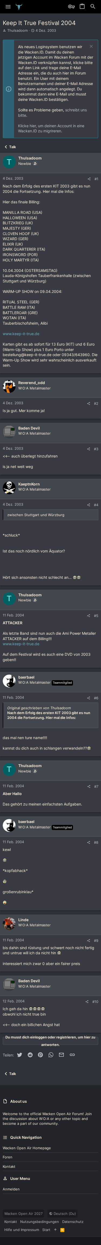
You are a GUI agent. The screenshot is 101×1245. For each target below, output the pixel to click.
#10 (95, 1001)
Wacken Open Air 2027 (23, 1213)
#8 (96, 842)
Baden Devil (29, 428)
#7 (96, 786)
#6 (96, 698)
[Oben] (55, 1230)
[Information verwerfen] (91, 47)
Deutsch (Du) (64, 1213)
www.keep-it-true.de (21, 333)
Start (46, 1230)
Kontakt (9, 1166)
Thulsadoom (17, 30)
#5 (96, 615)
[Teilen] (89, 179)
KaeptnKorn (29, 484)
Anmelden (11, 1189)
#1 (96, 179)
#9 (96, 940)
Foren (7, 1157)
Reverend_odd (31, 382)
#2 (96, 403)
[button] (8, 7)
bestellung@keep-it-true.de (27, 354)
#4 (96, 505)
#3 (96, 449)
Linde (23, 919)
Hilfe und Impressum (21, 1230)
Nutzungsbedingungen (39, 1221)
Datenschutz (72, 1221)
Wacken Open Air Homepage (27, 1148)
